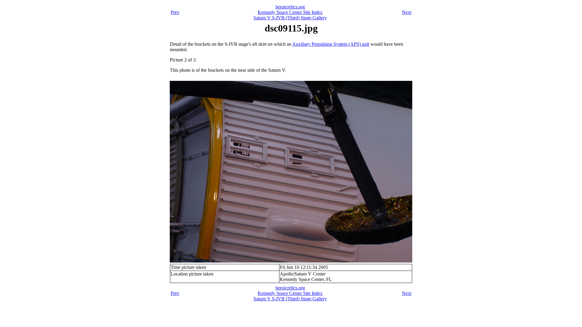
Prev (175, 12)
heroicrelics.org (290, 6)
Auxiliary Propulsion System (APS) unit (330, 44)
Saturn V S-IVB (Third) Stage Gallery (290, 17)
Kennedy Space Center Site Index (290, 12)
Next (406, 12)
